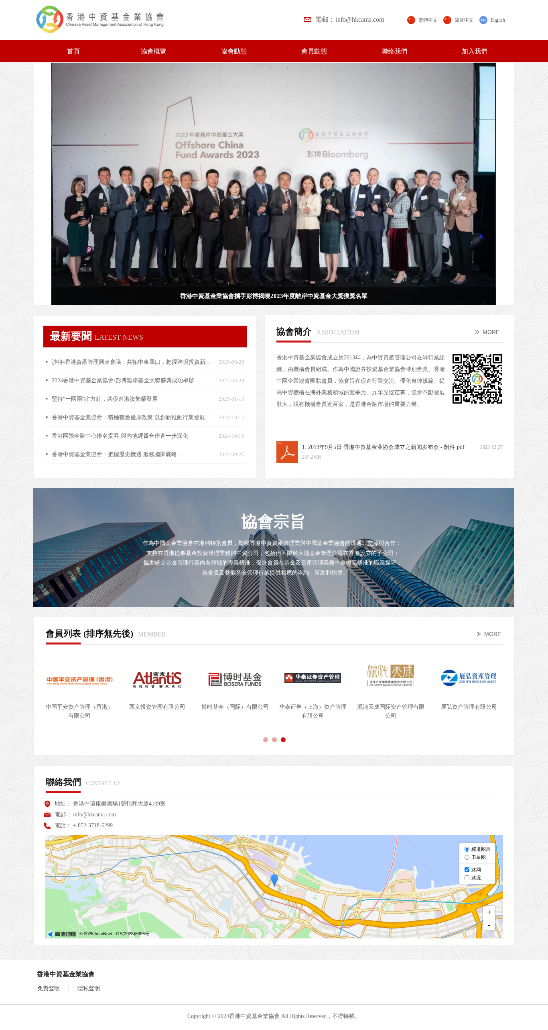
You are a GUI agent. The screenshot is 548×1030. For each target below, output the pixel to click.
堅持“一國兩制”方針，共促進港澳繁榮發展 (105, 399)
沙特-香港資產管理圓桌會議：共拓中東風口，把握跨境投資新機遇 (133, 362)
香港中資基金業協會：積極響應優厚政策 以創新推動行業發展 (128, 417)
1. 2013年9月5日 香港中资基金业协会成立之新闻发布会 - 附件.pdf (383, 447)
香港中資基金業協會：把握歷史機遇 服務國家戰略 (114, 454)
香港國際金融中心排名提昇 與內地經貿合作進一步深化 (120, 436)
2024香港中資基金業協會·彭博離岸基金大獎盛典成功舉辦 (123, 380)
